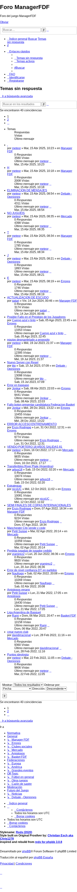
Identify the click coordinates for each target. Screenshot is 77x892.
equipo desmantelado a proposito (28, 339)
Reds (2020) (24, 832)
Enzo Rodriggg (21, 427)
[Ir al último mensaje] (50, 161)
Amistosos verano (18, 589)
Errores (65, 281)
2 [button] (8, 119)
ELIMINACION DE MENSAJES (27, 190)
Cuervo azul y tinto (24, 320)
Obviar (4, 22)
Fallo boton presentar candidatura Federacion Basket (41, 404)
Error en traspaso (18, 385)
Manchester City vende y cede (26, 528)
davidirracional (21, 635)
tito (14, 365)
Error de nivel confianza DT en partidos (32, 570)
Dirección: (39, 688)
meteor (16, 148)
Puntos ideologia (18, 654)
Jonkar (16, 388)
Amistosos (13, 596)
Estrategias (14, 485)
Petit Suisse (19, 531)
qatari (15, 300)
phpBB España (43, 857)
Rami (15, 615)
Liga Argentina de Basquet (24, 612)
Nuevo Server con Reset (22, 362)
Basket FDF (68, 615)
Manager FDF (68, 300)
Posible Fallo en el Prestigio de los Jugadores (36, 316)
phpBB (26, 851)
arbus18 (17, 469)
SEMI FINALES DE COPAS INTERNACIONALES (39, 505)
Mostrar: (7, 684)
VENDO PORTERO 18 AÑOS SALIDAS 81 (34, 446)
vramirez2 (18, 553)
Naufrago (18, 573)
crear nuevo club (17, 631)
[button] (8, 122)
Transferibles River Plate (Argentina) (30, 466)
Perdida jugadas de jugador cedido (29, 550)
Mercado (66, 216)
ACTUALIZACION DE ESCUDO (28, 297)
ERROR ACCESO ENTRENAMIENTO (32, 424)
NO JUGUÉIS (16, 213)
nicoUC (17, 489)
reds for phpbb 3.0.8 (48, 841)
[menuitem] (8, 45)
